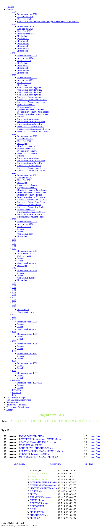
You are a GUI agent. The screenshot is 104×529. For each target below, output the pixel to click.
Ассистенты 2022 (25, 139)
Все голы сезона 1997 (27, 353)
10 (31, 421)
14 (44, 421)
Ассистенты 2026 (25, 16)
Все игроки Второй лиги (18, 407)
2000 (14, 319)
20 (66, 421)
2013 (14, 283)
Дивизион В (23, 43)
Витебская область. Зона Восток (32, 190)
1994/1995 (16, 380)
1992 (14, 395)
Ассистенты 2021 (25, 178)
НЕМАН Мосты (55, 451)
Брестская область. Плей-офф (30, 207)
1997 (14, 351)
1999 (14, 331)
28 (94, 421)
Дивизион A (23, 38)
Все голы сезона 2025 (27, 26)
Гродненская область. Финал (30, 109)
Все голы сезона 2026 (27, 14)
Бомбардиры (12, 402)
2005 (14, 302)
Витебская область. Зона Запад (31, 192)
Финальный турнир (26, 263)
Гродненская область (27, 151)
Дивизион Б (22, 41)
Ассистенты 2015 (25, 253)
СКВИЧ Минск (54, 439)
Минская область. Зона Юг (29, 124)
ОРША (45, 454)
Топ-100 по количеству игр (18, 400)
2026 (14, 12)
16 (52, 421)
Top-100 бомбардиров (16, 397)
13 (41, 421)
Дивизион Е (23, 51)
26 (87, 421)
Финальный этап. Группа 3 (29, 92)
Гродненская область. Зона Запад (32, 114)
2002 (14, 314)
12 (37, 421)
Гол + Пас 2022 (24, 141)
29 (97, 421)
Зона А (20, 229)
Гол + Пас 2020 (24, 226)
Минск (20, 117)
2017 (14, 243)
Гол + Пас (88, 464)
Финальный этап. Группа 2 (29, 90)
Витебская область (26, 104)
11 (34, 421)
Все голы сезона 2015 (27, 251)
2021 (14, 173)
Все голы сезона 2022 (27, 136)
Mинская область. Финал (28, 158)
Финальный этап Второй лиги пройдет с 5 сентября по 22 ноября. (48, 21)
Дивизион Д (23, 48)
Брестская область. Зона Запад (31, 102)
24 (80, 421)
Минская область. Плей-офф (30, 217)
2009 (14, 292)
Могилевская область (27, 153)
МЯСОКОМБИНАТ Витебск (32, 457)
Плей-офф (22, 36)
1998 (14, 341)
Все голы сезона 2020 (27, 221)
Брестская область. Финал (29, 97)
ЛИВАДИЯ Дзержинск (30, 454)
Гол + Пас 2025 (24, 31)
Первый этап (23, 309)
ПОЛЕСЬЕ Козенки (47, 442)
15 (48, 421)
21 (69, 421)
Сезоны (10, 9)
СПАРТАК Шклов (27, 442)
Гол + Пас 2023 (24, 82)
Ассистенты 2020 (25, 224)
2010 (14, 290)
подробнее (95, 436)
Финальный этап (25, 234)
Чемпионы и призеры (16, 405)
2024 (14, 53)
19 (62, 421)
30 (101, 421)
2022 (14, 134)
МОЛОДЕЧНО (26, 445)
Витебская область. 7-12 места (31, 197)
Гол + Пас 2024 (24, 60)
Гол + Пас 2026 (24, 19)
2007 (14, 297)
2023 (14, 75)
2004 (14, 304)
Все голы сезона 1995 (27, 373)
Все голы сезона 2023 (27, 77)
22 (73, 421)
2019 (14, 239)
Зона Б (20, 231)
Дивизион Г (22, 46)
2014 (14, 268)
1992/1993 (16, 392)
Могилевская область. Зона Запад (32, 131)
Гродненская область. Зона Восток (33, 112)
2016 (14, 246)
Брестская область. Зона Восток (32, 99)
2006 (14, 300)
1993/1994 (16, 390)
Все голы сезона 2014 (27, 270)
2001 (14, 317)
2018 (14, 241)
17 (55, 421)
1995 (14, 370)
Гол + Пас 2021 (24, 180)
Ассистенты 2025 (25, 29)
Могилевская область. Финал (30, 126)
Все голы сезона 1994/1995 (29, 383)
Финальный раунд (25, 312)
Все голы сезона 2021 (27, 175)
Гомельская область (26, 107)
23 (76, 421)
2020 (14, 219)
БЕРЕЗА (39, 445)
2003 (14, 307)
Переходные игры (25, 34)
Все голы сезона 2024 (27, 56)
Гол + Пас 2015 (24, 256)
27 (90, 421)
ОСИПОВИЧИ (26, 448)
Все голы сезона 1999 (27, 334)
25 (83, 421)
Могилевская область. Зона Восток (33, 129)
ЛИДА (41, 436)
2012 (14, 285)
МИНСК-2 (53, 457)
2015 (14, 248)
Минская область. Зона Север (31, 121)
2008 (14, 295)
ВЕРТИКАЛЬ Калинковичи (32, 439)
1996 (14, 361)
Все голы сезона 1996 (27, 363)
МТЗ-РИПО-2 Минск (45, 448)
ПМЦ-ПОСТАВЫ (27, 436)
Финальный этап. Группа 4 (29, 95)
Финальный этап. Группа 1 (29, 87)
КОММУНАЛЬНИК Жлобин (32, 451)
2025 (14, 24)
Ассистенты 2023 (25, 80)
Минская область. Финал (28, 119)
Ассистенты (55, 464)
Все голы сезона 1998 (27, 344)
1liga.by (9, 409)
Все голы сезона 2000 (27, 322)
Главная (10, 7)
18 (59, 421)
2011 (14, 287)
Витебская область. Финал (29, 195)
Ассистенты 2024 (25, 58)
